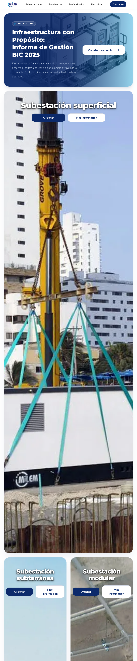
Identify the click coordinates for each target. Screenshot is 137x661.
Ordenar (48, 117)
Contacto (118, 4)
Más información (86, 117)
